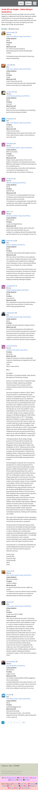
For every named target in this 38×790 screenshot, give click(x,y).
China (10, 786)
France (16, 786)
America (15, 784)
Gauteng (18, 96)
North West (13, 665)
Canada (4, 786)
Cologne (27, 780)
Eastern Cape (20, 147)
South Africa (27, 36)
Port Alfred (9, 699)
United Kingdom (25, 788)
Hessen (34, 778)
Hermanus (9, 216)
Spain (17, 788)
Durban (8, 290)
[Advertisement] (19, 744)
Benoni (8, 245)
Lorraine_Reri (10, 92)
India (21, 786)
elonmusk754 (10, 346)
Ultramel (9, 602)
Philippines (33, 786)
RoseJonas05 (10, 32)
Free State (16, 350)
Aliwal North (10, 317)
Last (23, 722)
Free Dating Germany (9, 778)
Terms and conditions (7, 771)
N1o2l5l (8, 694)
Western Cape (18, 36)
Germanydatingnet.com (14, 773)
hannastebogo (10, 661)
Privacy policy (18, 771)
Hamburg (13, 780)
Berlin (20, 778)
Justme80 (9, 65)
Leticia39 (9, 571)
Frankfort (9, 350)
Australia (32, 784)
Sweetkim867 (10, 286)
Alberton (9, 183)
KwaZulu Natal (15, 290)
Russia (11, 788)
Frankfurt (27, 778)
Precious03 (9, 178)
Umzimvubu (10, 606)
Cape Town (9, 36)
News (10, 766)
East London (10, 575)
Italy (26, 786)
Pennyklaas (9, 143)
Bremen (20, 780)
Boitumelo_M (10, 240)
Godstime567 (10, 313)
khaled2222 (10, 119)
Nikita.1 (8, 212)
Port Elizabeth (10, 147)
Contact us (4, 766)
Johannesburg (10, 96)
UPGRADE (16, 766)
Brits (7, 665)
